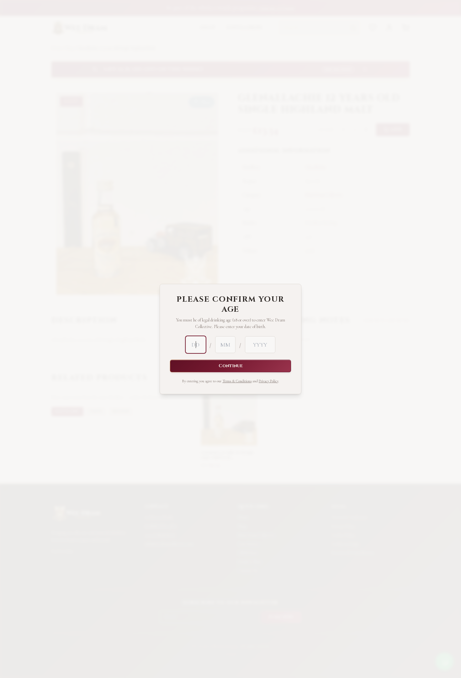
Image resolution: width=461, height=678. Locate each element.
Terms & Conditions (237, 381)
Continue (231, 366)
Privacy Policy (268, 381)
